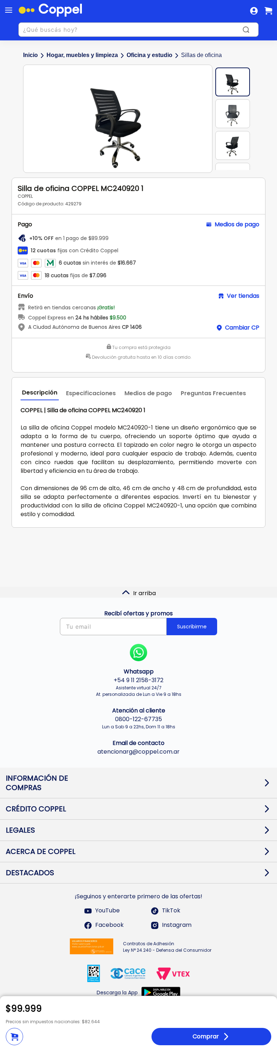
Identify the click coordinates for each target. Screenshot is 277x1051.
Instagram (177, 925)
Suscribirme (192, 626)
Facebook (109, 925)
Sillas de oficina (201, 55)
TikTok (171, 911)
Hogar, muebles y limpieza (82, 55)
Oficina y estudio (149, 55)
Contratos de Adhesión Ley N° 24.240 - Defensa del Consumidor (167, 947)
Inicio (30, 55)
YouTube (107, 911)
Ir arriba (144, 593)
